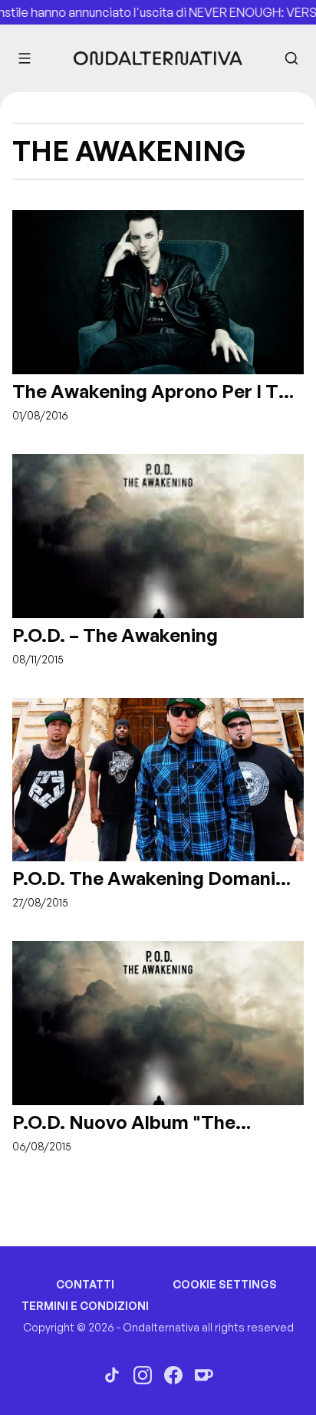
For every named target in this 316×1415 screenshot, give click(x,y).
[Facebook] (173, 1375)
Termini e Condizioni (85, 1305)
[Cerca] (291, 58)
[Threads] (112, 1375)
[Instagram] (142, 1375)
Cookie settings (225, 1284)
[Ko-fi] (204, 1375)
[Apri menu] (24, 58)
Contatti (85, 1284)
